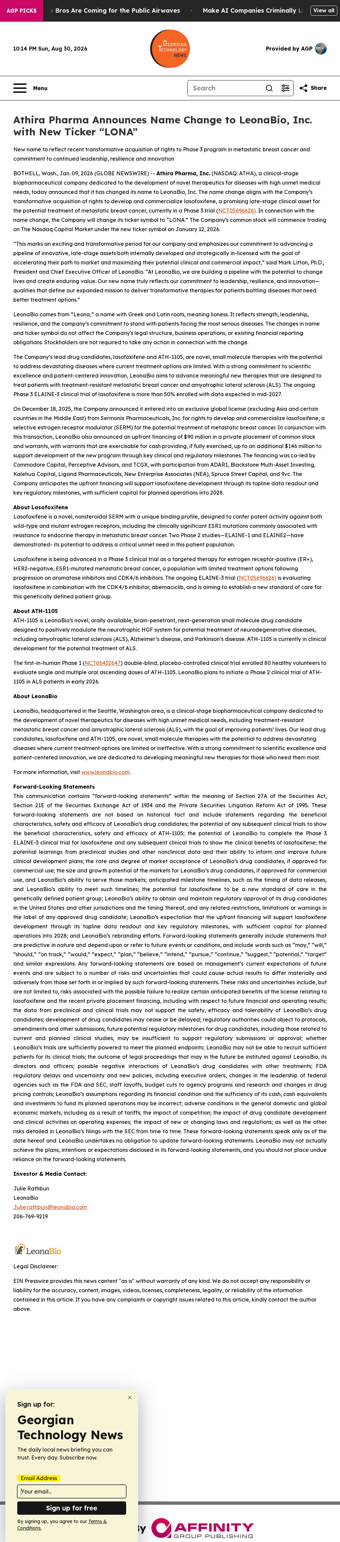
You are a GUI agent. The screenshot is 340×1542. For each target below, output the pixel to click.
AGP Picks (22, 10)
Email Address (39, 1478)
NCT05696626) (237, 210)
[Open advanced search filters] (285, 88)
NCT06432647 (103, 663)
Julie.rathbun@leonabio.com (50, 1207)
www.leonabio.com (105, 772)
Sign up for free (71, 1508)
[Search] (269, 88)
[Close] (130, 1397)
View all (323, 10)
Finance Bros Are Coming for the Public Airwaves (105, 10)
